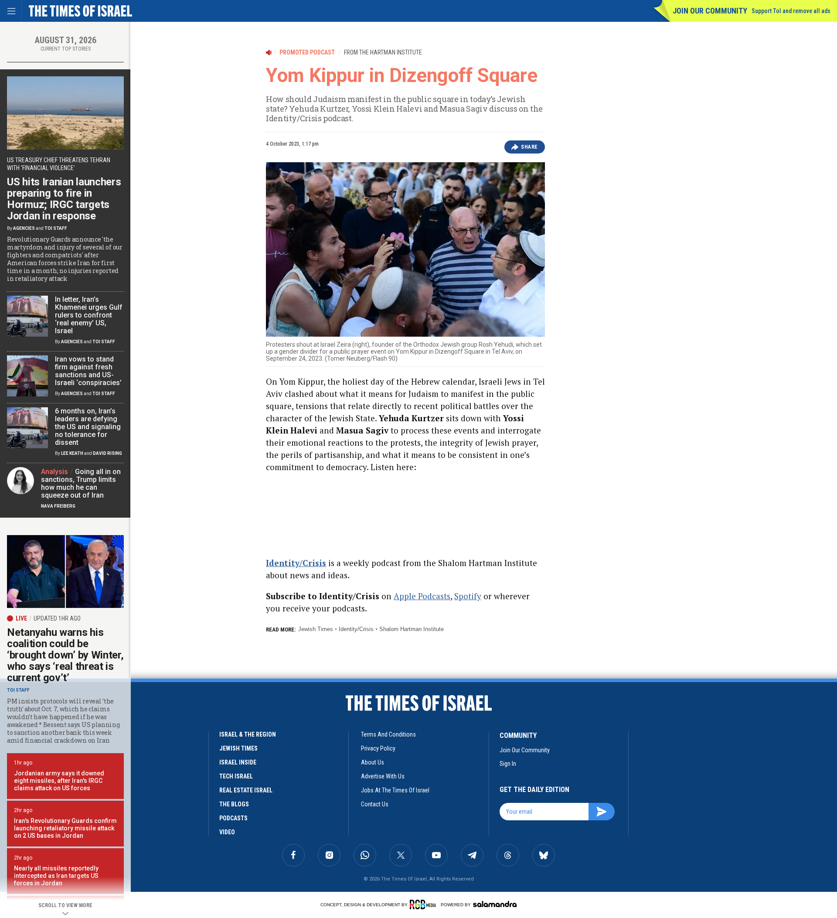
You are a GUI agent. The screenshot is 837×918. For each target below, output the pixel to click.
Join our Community (710, 10)
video (227, 832)
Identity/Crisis (356, 629)
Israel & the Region (247, 734)
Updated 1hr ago (57, 618)
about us (372, 762)
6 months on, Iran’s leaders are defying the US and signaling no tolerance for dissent (88, 427)
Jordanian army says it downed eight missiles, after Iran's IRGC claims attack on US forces (59, 781)
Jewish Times (315, 629)
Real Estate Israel (245, 790)
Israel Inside (237, 762)
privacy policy (378, 748)
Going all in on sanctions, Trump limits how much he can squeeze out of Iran (81, 483)
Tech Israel (236, 776)
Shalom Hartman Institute (411, 629)
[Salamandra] (495, 904)
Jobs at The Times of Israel (395, 790)
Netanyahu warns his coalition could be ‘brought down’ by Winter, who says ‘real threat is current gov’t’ (65, 655)
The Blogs (234, 804)
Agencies (24, 228)
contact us (374, 804)
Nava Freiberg (58, 506)
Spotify (467, 595)
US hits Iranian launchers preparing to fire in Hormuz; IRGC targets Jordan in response (64, 199)
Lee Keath (72, 453)
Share (529, 147)
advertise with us (383, 776)
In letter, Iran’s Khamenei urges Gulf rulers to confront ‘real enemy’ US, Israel (88, 315)
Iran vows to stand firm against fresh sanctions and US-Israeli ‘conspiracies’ (88, 371)
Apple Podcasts (422, 595)
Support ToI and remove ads (791, 10)
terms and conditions (388, 734)
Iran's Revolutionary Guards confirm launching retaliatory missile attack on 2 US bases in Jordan (65, 828)
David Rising (107, 453)
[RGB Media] (424, 904)
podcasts (233, 818)
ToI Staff (55, 228)
